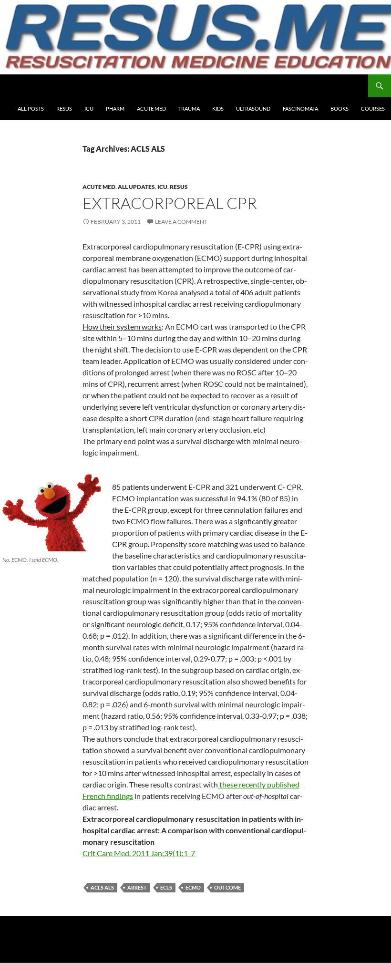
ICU (88, 108)
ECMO (193, 887)
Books (339, 108)
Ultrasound (253, 108)
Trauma (189, 108)
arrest (137, 887)
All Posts (31, 108)
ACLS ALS (102, 887)
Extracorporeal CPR (169, 203)
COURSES (373, 108)
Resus (64, 108)
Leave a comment (181, 221)
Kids (218, 108)
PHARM (115, 108)
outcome (227, 887)
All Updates (136, 186)
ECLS (166, 887)
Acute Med (151, 108)
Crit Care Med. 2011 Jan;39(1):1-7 (138, 853)
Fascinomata (300, 108)
